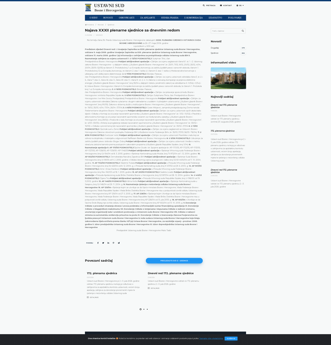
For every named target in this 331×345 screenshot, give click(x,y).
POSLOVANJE (235, 18)
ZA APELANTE (147, 18)
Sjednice (111, 25)
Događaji (215, 48)
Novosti (101, 25)
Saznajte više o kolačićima (211, 338)
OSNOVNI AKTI (126, 18)
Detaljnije (94, 297)
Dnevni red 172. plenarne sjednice (171, 273)
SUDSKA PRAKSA (169, 18)
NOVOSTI (108, 18)
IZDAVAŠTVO (215, 18)
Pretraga (210, 5)
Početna (90, 25)
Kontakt (227, 5)
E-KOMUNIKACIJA (193, 18)
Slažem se (231, 338)
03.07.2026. (90, 277)
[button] (140, 309)
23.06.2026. (151, 277)
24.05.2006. (89, 35)
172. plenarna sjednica (102, 273)
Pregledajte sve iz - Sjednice (174, 261)
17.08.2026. (214, 111)
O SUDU (93, 18)
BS (240, 5)
